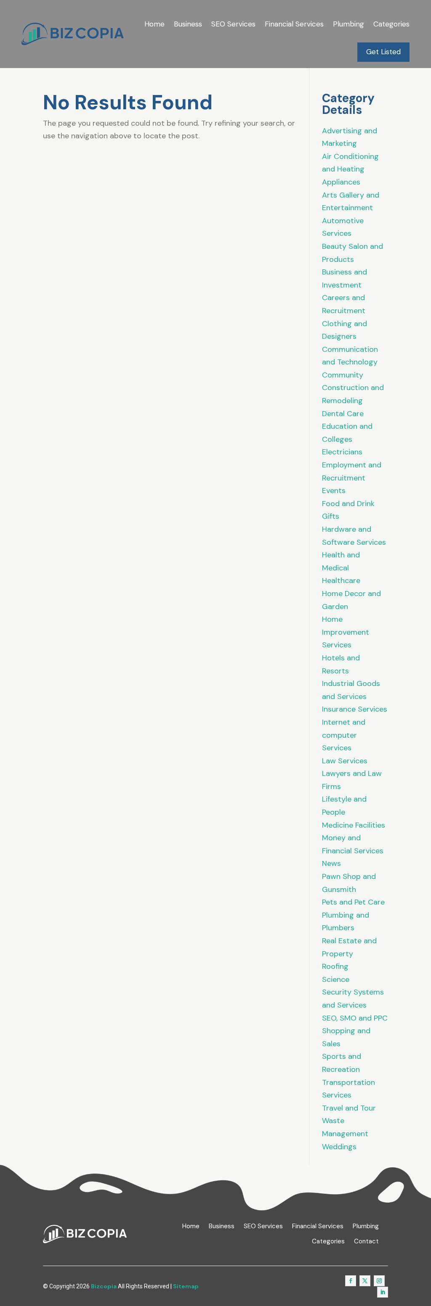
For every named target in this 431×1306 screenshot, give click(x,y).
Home (154, 24)
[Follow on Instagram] (379, 1280)
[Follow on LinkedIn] (382, 1292)
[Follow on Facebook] (350, 1280)
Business (188, 24)
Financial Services (294, 24)
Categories (391, 24)
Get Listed (383, 51)
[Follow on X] (364, 1280)
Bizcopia (104, 1286)
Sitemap (186, 1286)
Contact (366, 1241)
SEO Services (233, 24)
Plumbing (348, 24)
